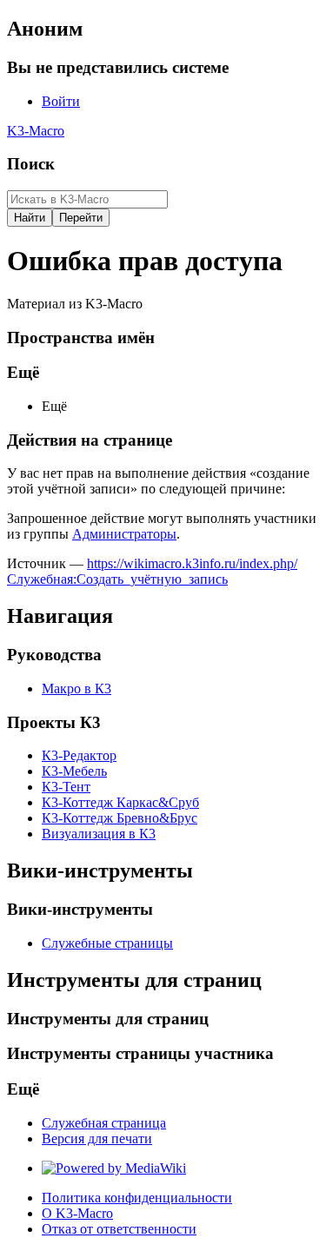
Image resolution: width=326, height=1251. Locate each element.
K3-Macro (35, 130)
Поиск (31, 164)
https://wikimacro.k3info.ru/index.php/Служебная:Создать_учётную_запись (152, 571)
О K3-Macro (77, 1213)
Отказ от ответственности (119, 1228)
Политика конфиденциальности (137, 1197)
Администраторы (124, 533)
